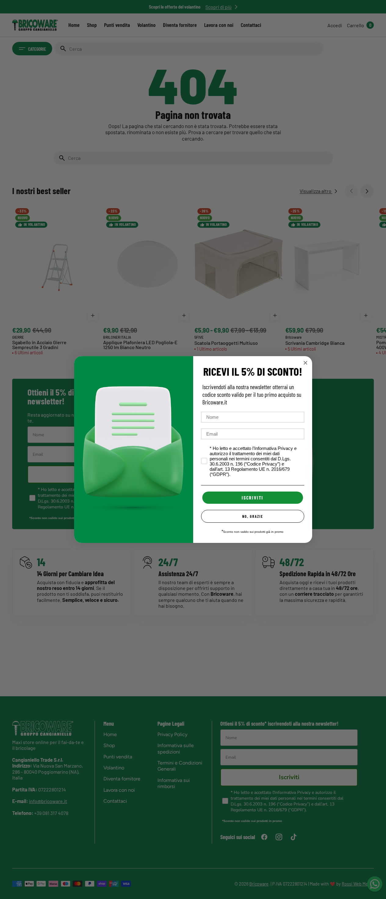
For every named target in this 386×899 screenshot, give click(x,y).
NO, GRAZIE (252, 516)
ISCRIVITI (252, 497)
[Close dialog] (305, 363)
